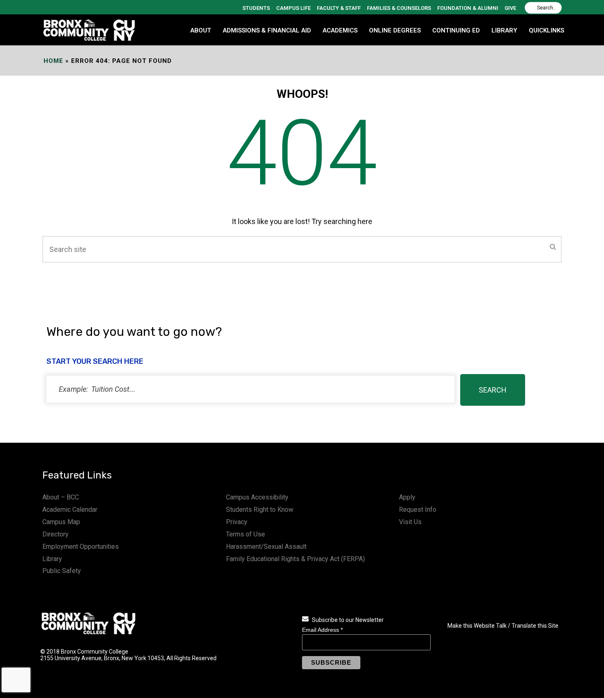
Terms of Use (245, 534)
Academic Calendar (69, 509)
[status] (250, 389)
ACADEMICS (340, 30)
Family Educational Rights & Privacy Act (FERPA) (295, 559)
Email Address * (322, 629)
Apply (407, 497)
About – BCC (60, 497)
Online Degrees (395, 30)
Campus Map (61, 522)
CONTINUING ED (456, 30)
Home (53, 61)
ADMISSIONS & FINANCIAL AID (267, 30)
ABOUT (200, 30)
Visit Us (410, 522)
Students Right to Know (259, 509)
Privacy (236, 522)
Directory (55, 534)
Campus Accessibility (257, 497)
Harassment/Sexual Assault (266, 546)
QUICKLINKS (546, 30)
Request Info (417, 509)
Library (52, 559)
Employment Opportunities (80, 546)
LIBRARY (504, 30)
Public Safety (61, 571)
